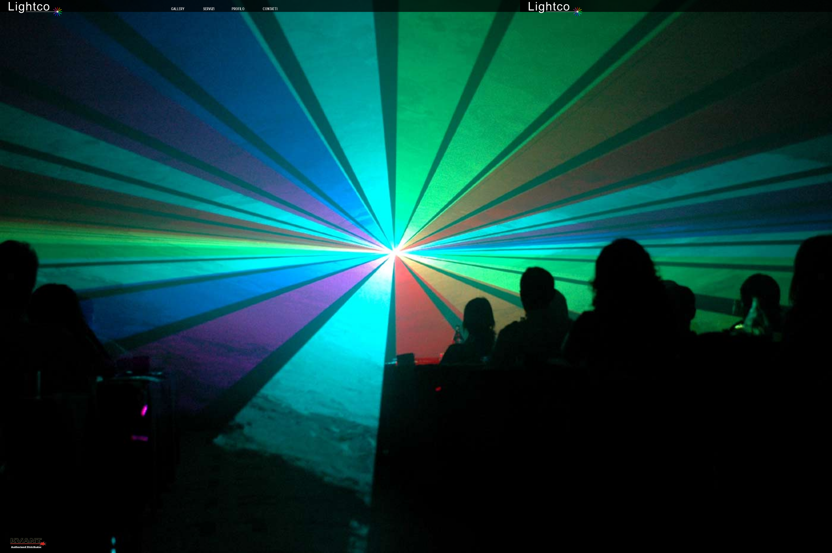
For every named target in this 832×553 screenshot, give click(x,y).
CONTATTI (270, 8)
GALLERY (178, 8)
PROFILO (238, 8)
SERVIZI (208, 8)
